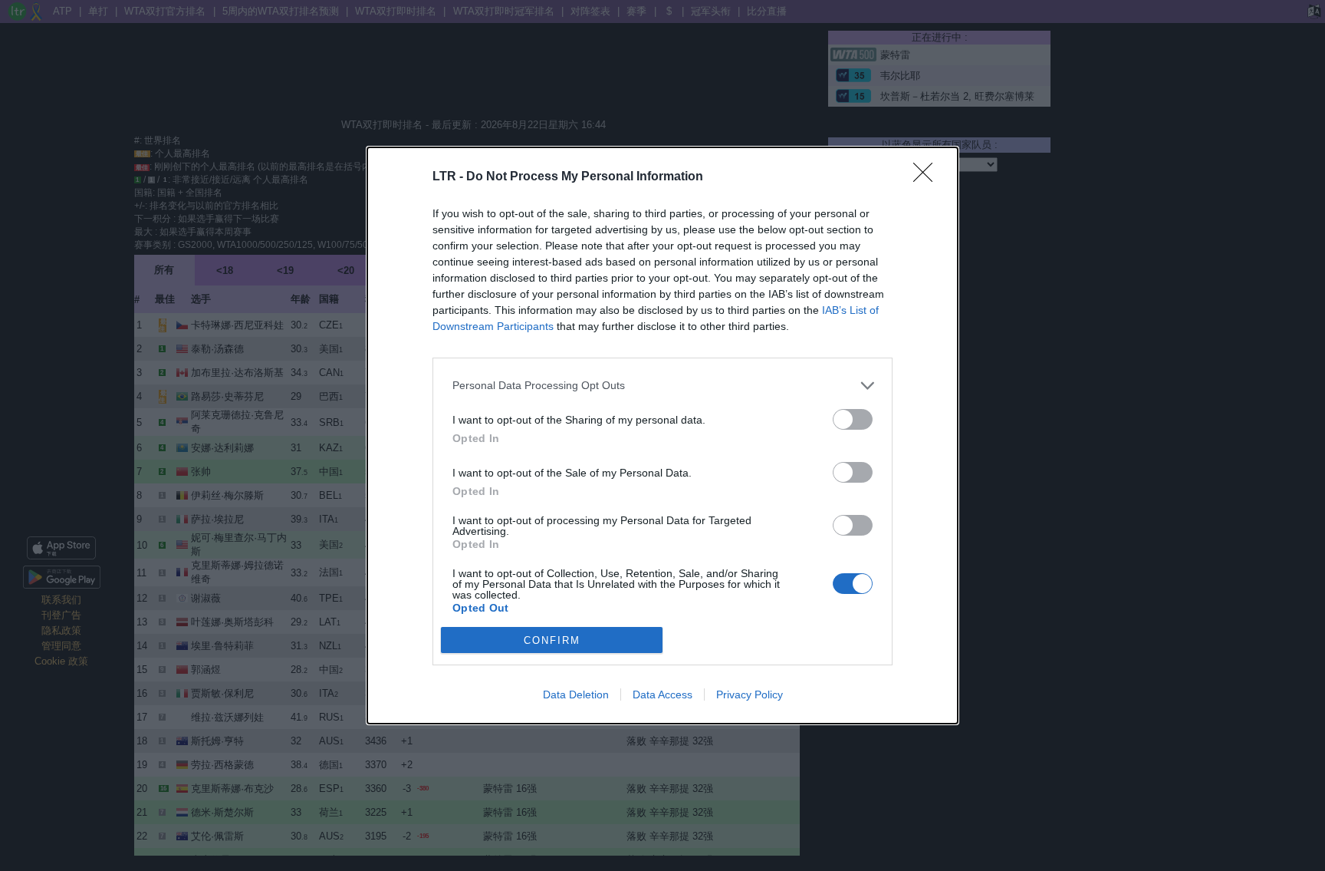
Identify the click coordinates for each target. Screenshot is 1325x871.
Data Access (662, 694)
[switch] (853, 419)
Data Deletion (576, 694)
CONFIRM (552, 640)
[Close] (927, 177)
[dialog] (662, 435)
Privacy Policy (749, 694)
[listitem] (662, 386)
